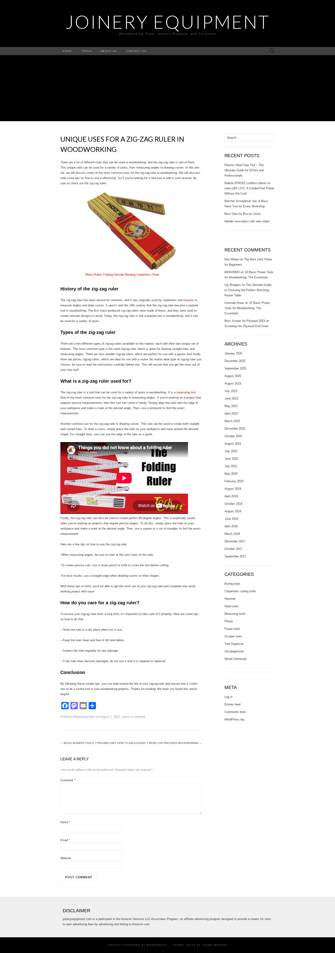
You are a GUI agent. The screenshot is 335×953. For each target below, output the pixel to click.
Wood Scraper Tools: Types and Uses (88, 743)
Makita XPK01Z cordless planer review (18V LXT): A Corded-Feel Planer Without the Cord (249, 188)
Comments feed (234, 712)
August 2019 (232, 488)
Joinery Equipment (167, 22)
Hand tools (231, 606)
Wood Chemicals (235, 659)
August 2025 (232, 376)
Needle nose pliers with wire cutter (247, 221)
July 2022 (230, 451)
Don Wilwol (231, 259)
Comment (67, 780)
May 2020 (230, 473)
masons (188, 300)
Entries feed (232, 704)
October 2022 (233, 436)
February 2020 (233, 481)
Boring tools (232, 583)
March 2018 (232, 533)
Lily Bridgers (232, 285)
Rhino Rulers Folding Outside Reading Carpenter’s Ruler (122, 274)
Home (67, 50)
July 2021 (230, 466)
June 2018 (231, 518)
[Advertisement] (167, 89)
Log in (228, 697)
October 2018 (233, 503)
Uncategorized (233, 651)
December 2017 (234, 541)
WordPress (157, 945)
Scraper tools (233, 636)
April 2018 (231, 526)
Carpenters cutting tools (240, 591)
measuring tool (186, 392)
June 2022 (231, 458)
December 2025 (234, 361)
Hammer (230, 598)
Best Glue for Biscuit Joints (242, 213)
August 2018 (232, 511)
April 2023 (231, 413)
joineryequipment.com (77, 919)
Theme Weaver (214, 945)
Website (65, 858)
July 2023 (230, 391)
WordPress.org (234, 719)
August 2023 (232, 383)
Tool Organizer (234, 644)
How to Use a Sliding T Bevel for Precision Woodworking (159, 743)
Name (65, 822)
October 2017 (233, 549)
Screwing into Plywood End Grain (246, 326)
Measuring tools (84, 716)
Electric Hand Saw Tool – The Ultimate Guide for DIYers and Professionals (244, 170)
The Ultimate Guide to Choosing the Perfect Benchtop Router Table (247, 290)
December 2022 (234, 428)
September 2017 (235, 556)
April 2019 (231, 496)
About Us (109, 50)
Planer (228, 621)
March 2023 (232, 421)
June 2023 (231, 398)
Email (65, 840)
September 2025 (235, 368)
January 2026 (233, 353)
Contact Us (136, 50)
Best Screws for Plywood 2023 (244, 321)
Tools (86, 50)
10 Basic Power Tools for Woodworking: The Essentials (247, 308)
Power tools (232, 628)
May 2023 (230, 406)
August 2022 (232, 443)
